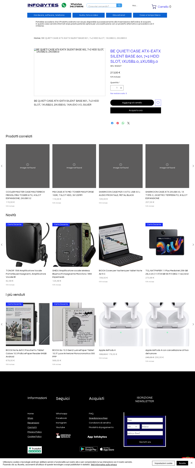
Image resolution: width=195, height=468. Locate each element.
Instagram (61, 423)
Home (37, 38)
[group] (97, 176)
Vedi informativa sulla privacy (104, 464)
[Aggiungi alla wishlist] (158, 103)
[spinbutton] (116, 87)
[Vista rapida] (121, 245)
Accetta (182, 463)
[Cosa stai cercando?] (119, 5)
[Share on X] (128, 123)
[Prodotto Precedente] (1, 166)
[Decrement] (112, 87)
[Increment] (121, 87)
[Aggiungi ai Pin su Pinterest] (117, 123)
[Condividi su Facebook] (112, 123)
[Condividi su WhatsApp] (123, 123)
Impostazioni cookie (163, 463)
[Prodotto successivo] (193, 166)
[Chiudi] (191, 463)
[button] (157, 6)
